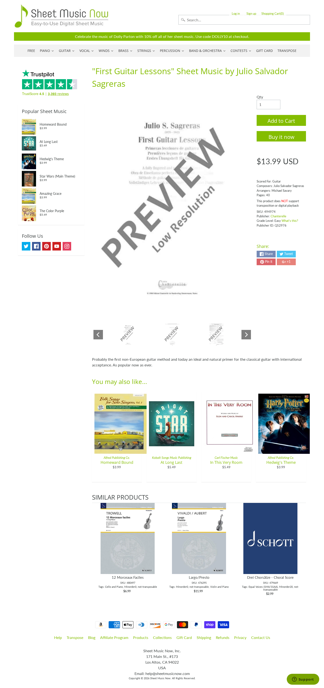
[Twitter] (26, 246)
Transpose (75, 637)
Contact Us (260, 637)
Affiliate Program (114, 637)
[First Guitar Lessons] (128, 335)
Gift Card (184, 637)
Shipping (204, 637)
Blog (91, 637)
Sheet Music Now (160, 678)
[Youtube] (56, 246)
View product (128, 543)
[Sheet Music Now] (61, 16)
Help (58, 637)
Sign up (251, 13)
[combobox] (244, 20)
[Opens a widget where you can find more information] (303, 680)
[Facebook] (36, 246)
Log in (236, 13)
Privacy (240, 637)
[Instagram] (67, 246)
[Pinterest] (46, 246)
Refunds (222, 637)
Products (140, 637)
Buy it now (281, 136)
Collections (162, 637)
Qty (260, 97)
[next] (301, 551)
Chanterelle (278, 216)
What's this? (290, 221)
